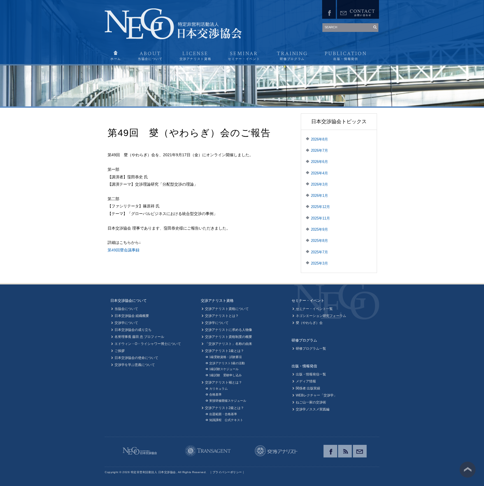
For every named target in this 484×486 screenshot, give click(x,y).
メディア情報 (306, 381)
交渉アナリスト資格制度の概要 (228, 337)
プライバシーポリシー (227, 472)
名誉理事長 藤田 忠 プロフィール (139, 337)
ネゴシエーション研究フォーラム (321, 316)
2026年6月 (319, 162)
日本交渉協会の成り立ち (133, 330)
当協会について (126, 309)
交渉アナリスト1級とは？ (224, 351)
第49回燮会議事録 (123, 250)
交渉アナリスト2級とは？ (224, 408)
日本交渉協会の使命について (136, 358)
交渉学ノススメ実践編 (312, 409)
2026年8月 (319, 139)
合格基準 (215, 394)
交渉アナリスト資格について (227, 309)
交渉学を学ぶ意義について (135, 365)
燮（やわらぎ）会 (309, 323)
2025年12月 (320, 207)
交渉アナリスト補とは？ (223, 382)
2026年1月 (319, 195)
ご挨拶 (120, 351)
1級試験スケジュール (224, 369)
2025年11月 (320, 218)
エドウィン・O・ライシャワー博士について (148, 344)
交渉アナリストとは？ (222, 316)
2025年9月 (319, 229)
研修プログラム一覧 (311, 349)
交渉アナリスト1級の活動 (227, 363)
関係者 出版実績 (308, 388)
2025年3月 (319, 263)
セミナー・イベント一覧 (314, 309)
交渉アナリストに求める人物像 (228, 330)
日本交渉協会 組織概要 (132, 316)
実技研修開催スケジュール (227, 400)
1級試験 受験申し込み (225, 375)
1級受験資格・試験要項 (225, 357)
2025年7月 (319, 252)
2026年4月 (319, 173)
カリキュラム (218, 388)
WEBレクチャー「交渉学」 (316, 395)
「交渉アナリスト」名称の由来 (228, 344)
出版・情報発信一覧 (311, 374)
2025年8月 (319, 241)
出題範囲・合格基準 (223, 414)
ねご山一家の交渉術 (311, 402)
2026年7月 (319, 150)
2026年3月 (319, 184)
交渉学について (126, 323)
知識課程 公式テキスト (226, 420)
